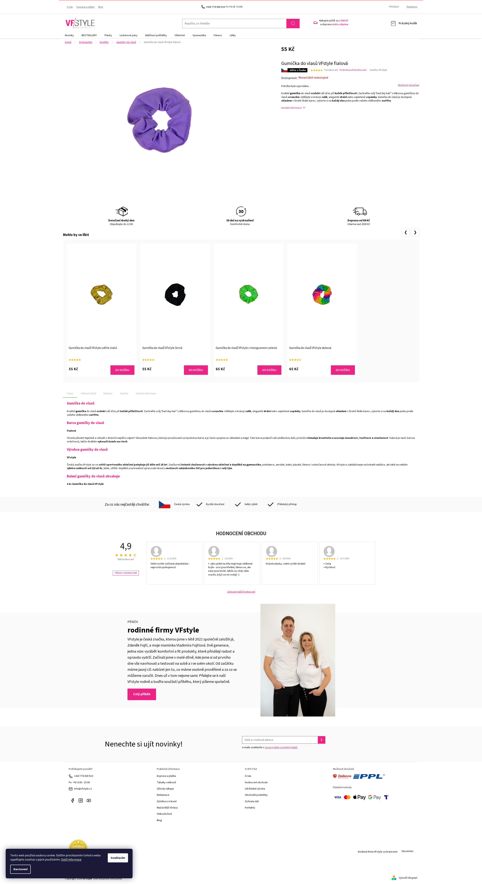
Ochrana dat (252, 801)
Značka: (378, 70)
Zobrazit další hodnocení (241, 592)
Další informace (71, 859)
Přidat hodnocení (126, 573)
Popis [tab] (70, 393)
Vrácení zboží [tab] (88, 393)
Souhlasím (118, 858)
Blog (100, 7)
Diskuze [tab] (108, 393)
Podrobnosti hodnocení (353, 70)
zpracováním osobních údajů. (281, 747)
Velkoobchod (164, 814)
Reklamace (163, 795)
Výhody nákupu (165, 789)
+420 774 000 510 (83, 776)
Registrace (412, 7)
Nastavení (20, 869)
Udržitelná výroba (255, 789)
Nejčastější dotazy (167, 808)
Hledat (293, 23)
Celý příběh (141, 694)
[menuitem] (69, 35)
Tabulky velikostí (166, 782)
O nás (70, 7)
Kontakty (250, 808)
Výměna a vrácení (167, 801)
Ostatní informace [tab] (146, 393)
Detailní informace (291, 108)
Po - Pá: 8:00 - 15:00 (79, 782)
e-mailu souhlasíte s (270, 747)
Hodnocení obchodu (256, 782)
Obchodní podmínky (256, 795)
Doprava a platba (86, 7)
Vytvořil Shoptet (408, 878)
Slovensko (407, 851)
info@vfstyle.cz (83, 789)
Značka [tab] (124, 393)
